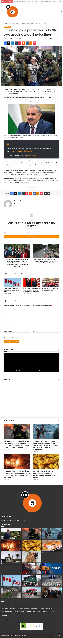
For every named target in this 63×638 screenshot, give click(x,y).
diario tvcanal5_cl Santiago (46, 608)
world (52, 611)
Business (4, 606)
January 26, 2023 (31, 155)
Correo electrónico (9, 331)
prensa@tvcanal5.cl (5, 619)
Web (34, 331)
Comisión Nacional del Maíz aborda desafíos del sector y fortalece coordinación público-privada (45, 474)
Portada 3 (29, 611)
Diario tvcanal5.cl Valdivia (23, 608)
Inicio (5, 23)
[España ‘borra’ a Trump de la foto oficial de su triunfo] (50, 282)
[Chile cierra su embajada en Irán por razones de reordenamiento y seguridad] (52, 568)
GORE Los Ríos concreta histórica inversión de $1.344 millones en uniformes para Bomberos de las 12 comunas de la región (17, 444)
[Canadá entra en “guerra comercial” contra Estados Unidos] (12, 282)
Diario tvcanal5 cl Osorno (29, 606)
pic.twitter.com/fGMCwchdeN (22, 151)
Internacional (11, 23)
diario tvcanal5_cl (34, 608)
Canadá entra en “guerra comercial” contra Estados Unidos (11, 290)
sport (34, 611)
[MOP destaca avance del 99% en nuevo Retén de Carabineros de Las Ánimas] (31, 580)
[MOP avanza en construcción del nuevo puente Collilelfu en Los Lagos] (11, 592)
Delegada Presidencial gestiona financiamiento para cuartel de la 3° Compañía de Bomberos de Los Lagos (17, 474)
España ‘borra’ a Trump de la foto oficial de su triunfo (50, 289)
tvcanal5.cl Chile (45, 611)
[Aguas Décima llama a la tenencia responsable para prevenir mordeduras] (31, 556)
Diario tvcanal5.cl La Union (52, 606)
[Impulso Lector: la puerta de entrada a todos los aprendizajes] (11, 556)
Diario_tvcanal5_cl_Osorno (7, 611)
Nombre (6, 324)
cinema (9, 606)
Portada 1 (22, 611)
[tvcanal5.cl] (12, 11)
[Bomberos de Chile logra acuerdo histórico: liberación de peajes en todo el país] (31, 568)
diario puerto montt (17, 606)
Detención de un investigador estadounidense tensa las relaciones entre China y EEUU (31, 290)
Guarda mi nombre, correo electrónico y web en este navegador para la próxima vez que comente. (29, 337)
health (16, 611)
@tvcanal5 (8, 38)
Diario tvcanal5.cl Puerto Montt (8, 608)
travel (38, 611)
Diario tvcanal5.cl (40, 606)
